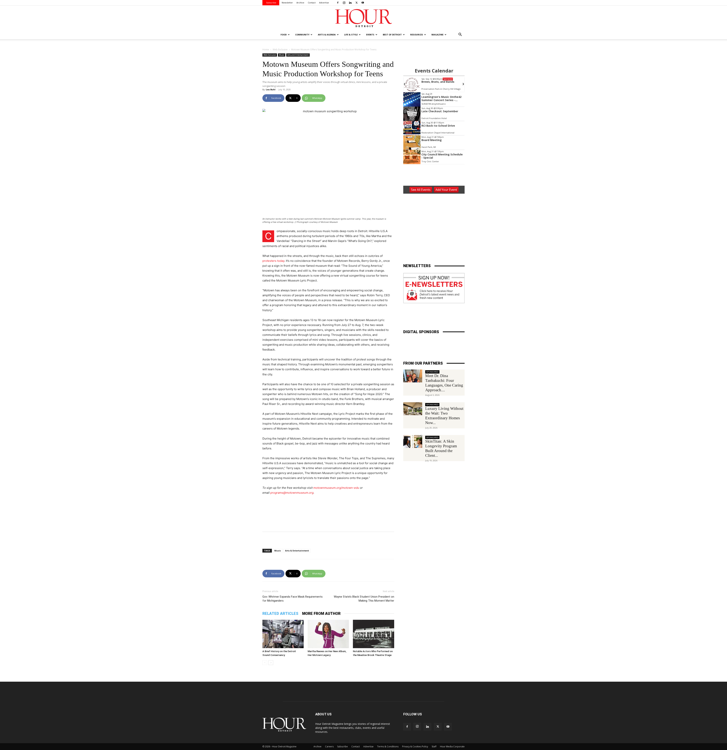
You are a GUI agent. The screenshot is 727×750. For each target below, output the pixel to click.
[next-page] (270, 662)
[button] (460, 35)
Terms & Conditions (388, 746)
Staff (434, 746)
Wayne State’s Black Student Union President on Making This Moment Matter (364, 598)
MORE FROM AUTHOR (321, 613)
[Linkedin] (350, 2)
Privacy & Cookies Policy (415, 746)
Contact (312, 2)
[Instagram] (344, 2)
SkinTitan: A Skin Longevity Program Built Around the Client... (441, 448)
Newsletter (287, 2)
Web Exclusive (280, 49)
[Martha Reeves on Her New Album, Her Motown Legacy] (328, 634)
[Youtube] (363, 2)
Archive (300, 2)
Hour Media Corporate (452, 746)
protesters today (273, 261)
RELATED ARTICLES (280, 613)
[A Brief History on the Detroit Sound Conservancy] (283, 634)
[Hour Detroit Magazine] (363, 18)
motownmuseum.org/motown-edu (336, 488)
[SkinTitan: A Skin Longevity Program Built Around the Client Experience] (412, 441)
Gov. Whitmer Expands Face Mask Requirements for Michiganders (292, 598)
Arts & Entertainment (297, 550)
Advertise (324, 2)
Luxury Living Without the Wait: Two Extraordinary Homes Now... (444, 415)
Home (265, 49)
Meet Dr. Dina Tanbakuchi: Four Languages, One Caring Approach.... (444, 382)
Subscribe (271, 2)
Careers (329, 746)
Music (281, 55)
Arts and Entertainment (298, 55)
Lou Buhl (270, 89)
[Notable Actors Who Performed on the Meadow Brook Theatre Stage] (373, 634)
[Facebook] (338, 2)
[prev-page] (264, 662)
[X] (356, 2)
